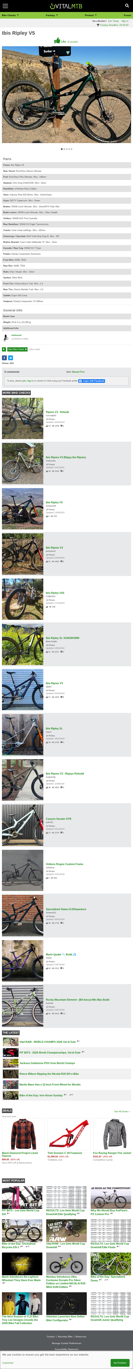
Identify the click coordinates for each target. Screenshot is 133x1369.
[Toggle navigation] (5, 6)
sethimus (50, 867)
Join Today (113, 21)
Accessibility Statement (66, 1349)
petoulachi (50, 551)
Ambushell (51, 506)
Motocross (81, 1336)
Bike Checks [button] (9, 15)
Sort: (68, 372)
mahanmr (16, 335)
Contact (51, 1336)
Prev (5, 349)
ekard (48, 732)
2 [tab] (64, 149)
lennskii (49, 1003)
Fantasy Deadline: (113, 25)
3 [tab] (66, 149)
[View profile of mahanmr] (6, 338)
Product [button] (89, 15)
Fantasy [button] (50, 15)
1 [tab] (62, 149)
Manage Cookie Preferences (66, 1343)
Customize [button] (7, 1362)
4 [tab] (69, 149)
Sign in (124, 21)
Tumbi (48, 958)
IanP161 (49, 822)
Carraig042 (51, 415)
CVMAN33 (50, 596)
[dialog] (66, 1360)
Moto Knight (51, 641)
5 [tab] (71, 149)
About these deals (9, 1116)
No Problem (120, 1362)
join (24, 381)
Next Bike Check (16, 349)
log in (30, 381)
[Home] (66, 5)
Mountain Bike (65, 1336)
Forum (127, 15)
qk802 (49, 687)
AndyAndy (51, 461)
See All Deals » (122, 1111)
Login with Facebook (93, 381)
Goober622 (51, 913)
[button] (4, 357)
